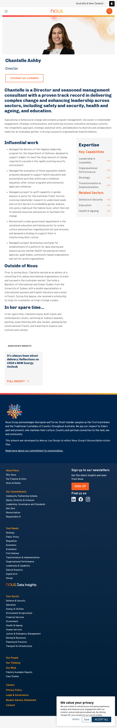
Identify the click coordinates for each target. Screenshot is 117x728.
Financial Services (15, 617)
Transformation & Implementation (90, 185)
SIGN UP (80, 486)
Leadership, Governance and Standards (25, 504)
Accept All (101, 719)
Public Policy (12, 537)
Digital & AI (12, 574)
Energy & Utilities (15, 609)
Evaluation (11, 549)
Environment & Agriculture (19, 613)
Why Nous (11, 475)
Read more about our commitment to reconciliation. (34, 450)
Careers (10, 685)
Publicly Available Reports (19, 672)
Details (76, 719)
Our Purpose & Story (16, 479)
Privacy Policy (14, 690)
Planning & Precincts (16, 642)
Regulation (11, 541)
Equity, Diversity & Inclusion (20, 500)
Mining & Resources (16, 638)
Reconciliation (13, 512)
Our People (12, 658)
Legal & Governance (17, 695)
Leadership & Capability (87, 160)
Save (86, 719)
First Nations (12, 553)
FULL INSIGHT (16, 381)
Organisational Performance (88, 170)
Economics (11, 545)
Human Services (14, 629)
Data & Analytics (14, 570)
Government (12, 621)
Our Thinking (13, 663)
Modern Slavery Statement (21, 700)
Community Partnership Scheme (21, 496)
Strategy (84, 177)
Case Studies (12, 676)
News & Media (13, 483)
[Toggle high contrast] (112, 3)
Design (9, 578)
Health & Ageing (89, 210)
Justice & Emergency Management (23, 633)
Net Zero (10, 508)
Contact (10, 705)
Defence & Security (91, 199)
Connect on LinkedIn (24, 78)
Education (85, 205)
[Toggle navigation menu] (6, 11)
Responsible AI (13, 516)
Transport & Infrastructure (19, 646)
